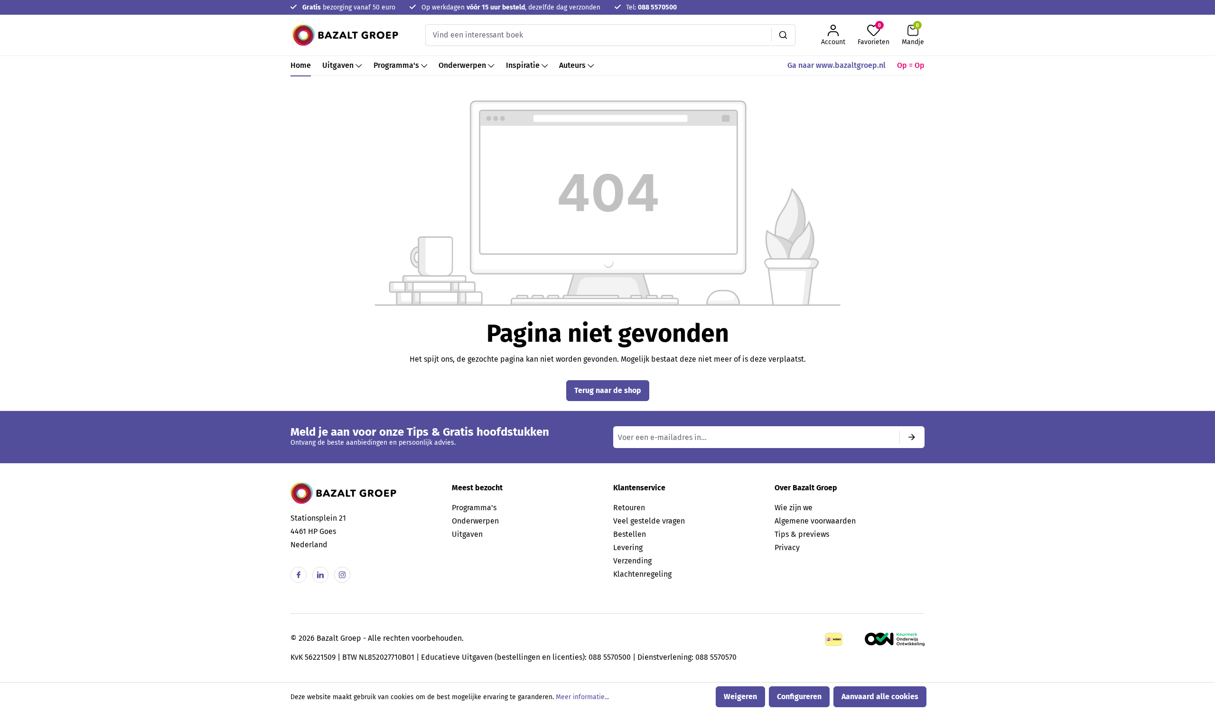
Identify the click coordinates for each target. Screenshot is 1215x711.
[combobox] (598, 35)
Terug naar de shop (607, 390)
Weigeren (740, 696)
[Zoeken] (783, 35)
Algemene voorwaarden (815, 520)
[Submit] (912, 437)
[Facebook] (298, 575)
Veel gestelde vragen (649, 520)
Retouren (629, 507)
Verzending (632, 560)
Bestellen (629, 534)
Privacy (787, 547)
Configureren (799, 696)
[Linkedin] (320, 575)
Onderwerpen (475, 520)
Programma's (474, 507)
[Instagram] (342, 575)
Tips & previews (802, 534)
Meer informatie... (582, 697)
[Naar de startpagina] (345, 35)
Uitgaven (467, 534)
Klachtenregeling (642, 574)
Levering (628, 547)
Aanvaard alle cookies (879, 696)
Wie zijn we (794, 507)
